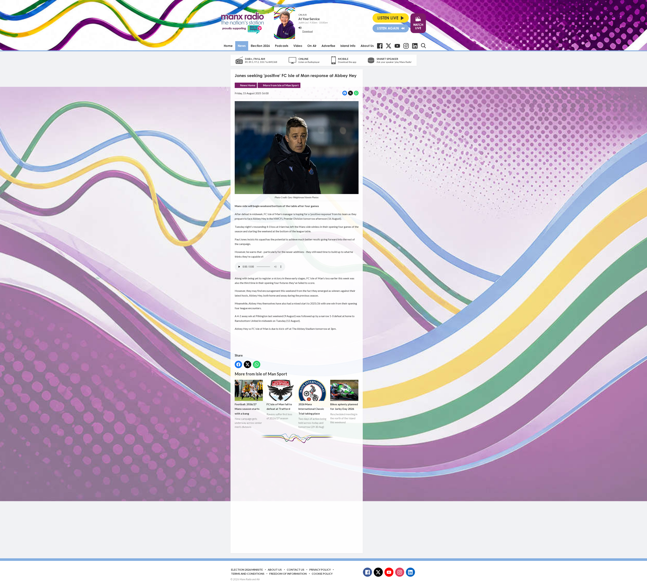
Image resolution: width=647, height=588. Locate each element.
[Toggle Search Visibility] (423, 45)
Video (297, 46)
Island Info (348, 46)
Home (228, 46)
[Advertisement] (298, 495)
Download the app (347, 62)
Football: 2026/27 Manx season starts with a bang (247, 409)
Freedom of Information (288, 573)
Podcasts (281, 46)
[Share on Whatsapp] (356, 93)
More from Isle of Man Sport (281, 85)
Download (307, 31)
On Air (311, 46)
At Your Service (309, 19)
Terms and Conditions (247, 573)
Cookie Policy (322, 573)
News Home (247, 85)
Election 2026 (260, 46)
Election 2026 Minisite (247, 569)
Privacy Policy (320, 569)
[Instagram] (406, 46)
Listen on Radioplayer (309, 62)
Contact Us (295, 569)
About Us (367, 46)
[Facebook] (379, 46)
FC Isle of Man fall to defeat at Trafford (279, 406)
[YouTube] (397, 46)
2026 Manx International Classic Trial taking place (311, 409)
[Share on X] (350, 93)
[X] (388, 46)
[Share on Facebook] (344, 93)
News (242, 46)
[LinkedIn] (415, 46)
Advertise (328, 46)
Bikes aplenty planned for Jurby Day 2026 (344, 406)
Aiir (258, 579)
